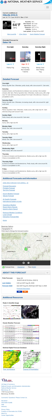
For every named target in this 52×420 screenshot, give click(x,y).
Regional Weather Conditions (12, 212)
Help (2, 404)
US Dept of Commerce (8, 384)
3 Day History (23, 34)
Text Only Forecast (9, 190)
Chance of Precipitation (30, 369)
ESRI (34, 267)
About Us (4, 413)
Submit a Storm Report (10, 209)
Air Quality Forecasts (9, 199)
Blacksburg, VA (5, 390)
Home (5, 220)
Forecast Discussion (9, 186)
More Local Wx (11, 34)
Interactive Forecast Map (11, 217)
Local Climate (7, 215)
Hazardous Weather (9, 205)
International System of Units (12, 201)
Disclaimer (21, 267)
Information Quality (6, 402)
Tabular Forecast (8, 196)
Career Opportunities (7, 415)
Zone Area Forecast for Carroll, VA (15, 183)
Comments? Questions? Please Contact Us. (14, 397)
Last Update (6, 283)
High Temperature (9, 369)
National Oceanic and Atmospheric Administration (15, 386)
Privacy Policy (5, 409)
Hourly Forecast (37, 34)
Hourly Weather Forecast (11, 194)
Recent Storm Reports (10, 207)
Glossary (4, 406)
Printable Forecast (9, 188)
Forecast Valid (7, 286)
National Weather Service (8, 388)
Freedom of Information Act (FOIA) (11, 411)
